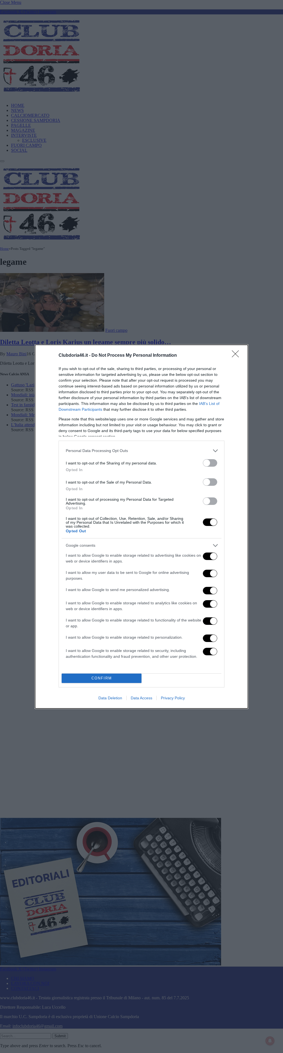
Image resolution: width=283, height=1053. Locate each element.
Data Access (141, 698)
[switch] (210, 463)
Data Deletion (110, 698)
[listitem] (141, 451)
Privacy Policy (173, 698)
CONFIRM (101, 678)
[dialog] (141, 526)
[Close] (237, 355)
